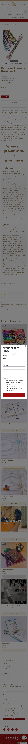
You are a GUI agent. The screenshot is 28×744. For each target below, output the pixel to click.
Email (4, 358)
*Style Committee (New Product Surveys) (13, 383)
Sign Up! (14, 395)
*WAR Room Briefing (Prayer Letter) (14, 388)
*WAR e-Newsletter (10, 386)
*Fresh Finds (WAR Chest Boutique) (14, 380)
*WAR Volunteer (10, 390)
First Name (6, 365)
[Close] (25, 346)
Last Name (5, 371)
